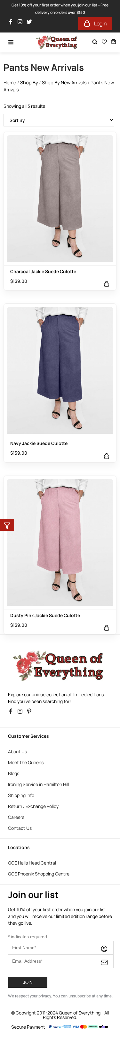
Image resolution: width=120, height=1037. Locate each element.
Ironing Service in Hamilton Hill (38, 784)
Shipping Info (21, 795)
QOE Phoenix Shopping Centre (38, 874)
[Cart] (113, 41)
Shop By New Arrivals (64, 82)
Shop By (29, 82)
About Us (17, 751)
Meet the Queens (26, 762)
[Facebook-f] (12, 23)
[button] (7, 525)
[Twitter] (31, 23)
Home (10, 82)
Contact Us (20, 828)
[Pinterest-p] (31, 713)
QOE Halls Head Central (32, 863)
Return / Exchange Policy (33, 806)
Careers (16, 817)
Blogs (13, 773)
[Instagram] (21, 23)
